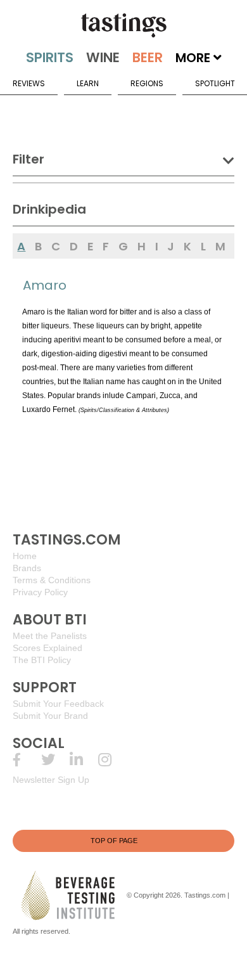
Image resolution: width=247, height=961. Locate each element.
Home (25, 556)
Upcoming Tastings (112, 759)
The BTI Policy (42, 660)
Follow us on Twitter (55, 759)
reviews (29, 83)
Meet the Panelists (50, 636)
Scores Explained (47, 648)
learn (88, 83)
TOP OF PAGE (114, 840)
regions (146, 83)
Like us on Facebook (27, 759)
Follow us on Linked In (84, 759)
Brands (27, 568)
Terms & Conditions (52, 580)
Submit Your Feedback (58, 704)
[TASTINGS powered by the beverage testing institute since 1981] (123, 25)
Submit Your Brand (50, 716)
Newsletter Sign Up (51, 780)
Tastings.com (204, 895)
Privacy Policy (40, 592)
